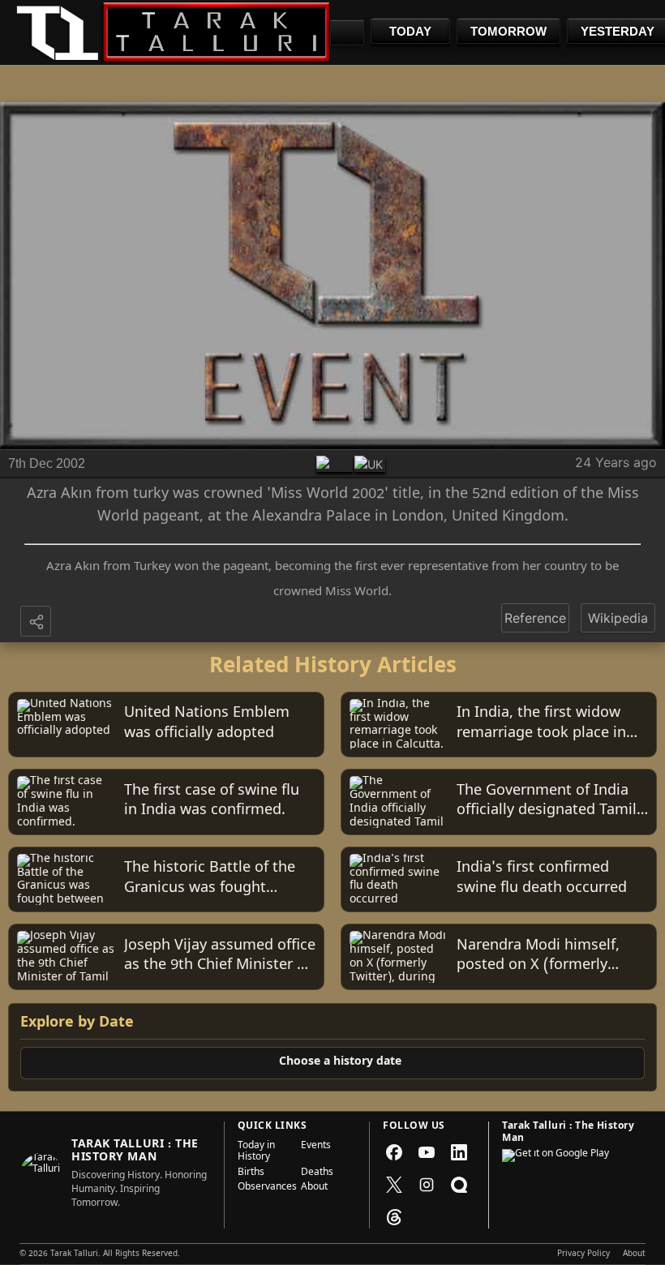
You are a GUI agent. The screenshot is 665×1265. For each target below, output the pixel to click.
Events (316, 1147)
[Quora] (459, 1184)
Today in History (256, 1152)
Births (251, 1173)
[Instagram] (426, 1184)
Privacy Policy (583, 1254)
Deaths (317, 1173)
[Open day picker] (347, 32)
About (314, 1188)
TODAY (410, 31)
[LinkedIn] (459, 1152)
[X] (394, 1184)
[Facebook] (394, 1152)
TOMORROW (508, 31)
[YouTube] (426, 1152)
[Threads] (394, 1217)
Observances (264, 1188)
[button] (37, 623)
